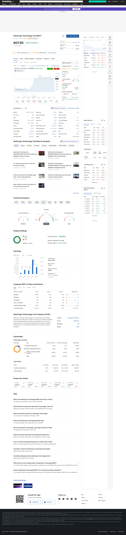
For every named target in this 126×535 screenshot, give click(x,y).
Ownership (26, 62)
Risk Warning (121, 531)
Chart (21, 58)
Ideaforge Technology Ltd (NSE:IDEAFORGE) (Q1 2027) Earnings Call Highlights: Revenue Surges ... (25, 154)
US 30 (85, 57)
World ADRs (26, 6)
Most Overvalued (97, 193)
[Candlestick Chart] (15, 66)
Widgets (83, 503)
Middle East (56, 6)
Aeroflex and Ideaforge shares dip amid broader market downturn (59, 176)
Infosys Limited (18, 371)
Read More (16, 326)
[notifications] (120, 1)
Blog (82, 494)
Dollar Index (86, 67)
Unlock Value (74, 42)
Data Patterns (71, 382)
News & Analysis (29, 58)
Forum (53, 58)
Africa (67, 6)
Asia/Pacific (62, 6)
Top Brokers (87, 149)
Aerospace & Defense (73, 317)
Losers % (99, 124)
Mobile (83, 497)
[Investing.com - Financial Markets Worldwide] (8, 1)
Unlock (37, 308)
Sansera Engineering (59, 382)
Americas (47, 6)
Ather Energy (30, 382)
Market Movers (88, 120)
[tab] (16, 202)
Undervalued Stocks (83, 6)
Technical (46, 58)
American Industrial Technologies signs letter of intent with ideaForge (24, 176)
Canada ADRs (33, 6)
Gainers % (93, 124)
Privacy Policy (113, 531)
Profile (20, 62)
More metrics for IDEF (73, 108)
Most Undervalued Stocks (89, 188)
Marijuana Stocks (40, 6)
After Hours (15, 6)
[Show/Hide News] (47, 66)
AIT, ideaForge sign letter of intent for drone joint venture (24, 164)
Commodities (92, 37)
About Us (100, 494)
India (77, 326)
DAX (85, 64)
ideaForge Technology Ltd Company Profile (31, 314)
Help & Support (102, 500)
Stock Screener (67, 4)
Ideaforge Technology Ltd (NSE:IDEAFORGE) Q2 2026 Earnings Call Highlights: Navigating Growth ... (59, 165)
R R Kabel (17, 382)
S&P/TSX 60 (86, 55)
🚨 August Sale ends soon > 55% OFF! (97, 1)
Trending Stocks (88, 164)
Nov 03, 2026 (53, 128)
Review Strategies (52, 52)
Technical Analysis (21, 198)
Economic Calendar (58, 4)
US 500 (85, 60)
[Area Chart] (17, 66)
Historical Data (33, 62)
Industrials (76, 320)
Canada (10, 6)
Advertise (100, 497)
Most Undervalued (88, 193)
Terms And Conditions (102, 531)
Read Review (104, 157)
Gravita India (44, 382)
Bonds (97, 37)
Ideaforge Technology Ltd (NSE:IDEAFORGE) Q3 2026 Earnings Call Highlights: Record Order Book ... (59, 154)
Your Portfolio (84, 500)
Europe (51, 6)
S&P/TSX (86, 53)
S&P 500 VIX (86, 62)
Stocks (4, 6)
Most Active (86, 124)
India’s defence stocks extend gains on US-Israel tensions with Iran (24, 185)
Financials (39, 58)
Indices (85, 37)
